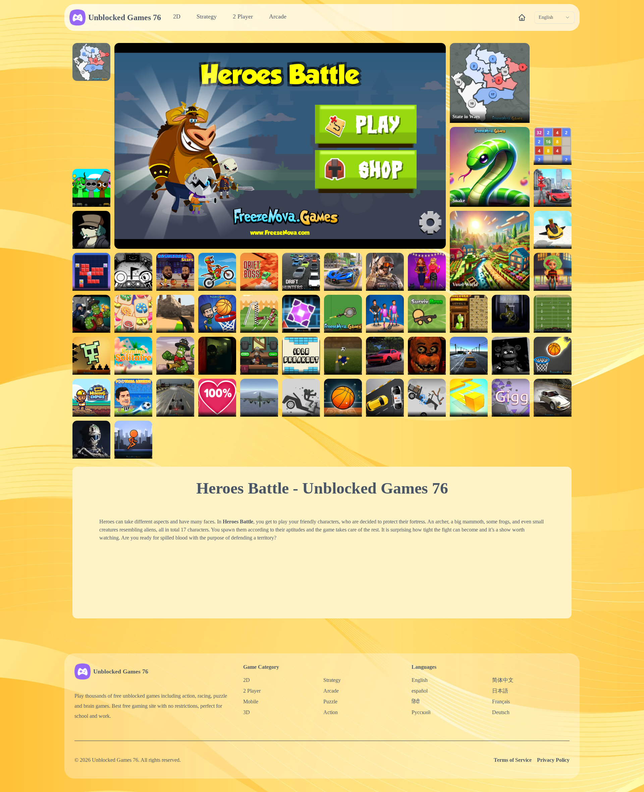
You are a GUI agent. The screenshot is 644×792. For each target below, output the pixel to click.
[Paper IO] (469, 398)
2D (176, 16)
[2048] (553, 146)
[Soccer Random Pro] (259, 314)
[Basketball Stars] (175, 272)
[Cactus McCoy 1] (175, 356)
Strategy (207, 16)
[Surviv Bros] (427, 314)
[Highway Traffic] (469, 356)
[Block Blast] (91, 272)
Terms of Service (513, 760)
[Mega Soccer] (385, 314)
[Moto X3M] (217, 272)
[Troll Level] (91, 356)
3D (246, 712)
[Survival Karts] (553, 230)
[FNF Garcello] (91, 230)
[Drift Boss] (259, 272)
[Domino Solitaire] (133, 356)
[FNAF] (511, 356)
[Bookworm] (469, 314)
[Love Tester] (217, 398)
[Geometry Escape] (301, 314)
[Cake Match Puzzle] (133, 314)
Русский (421, 712)
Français (501, 701)
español (420, 691)
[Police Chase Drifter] (385, 398)
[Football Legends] (133, 398)
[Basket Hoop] (343, 398)
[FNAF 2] (427, 356)
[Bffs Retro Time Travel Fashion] (553, 272)
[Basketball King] (217, 314)
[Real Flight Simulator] (259, 398)
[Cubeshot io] (175, 314)
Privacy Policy (553, 760)
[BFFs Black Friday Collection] (427, 272)
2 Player (243, 16)
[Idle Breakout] (301, 356)
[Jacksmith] (259, 356)
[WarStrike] (385, 272)
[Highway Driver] (175, 398)
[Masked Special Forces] (91, 440)
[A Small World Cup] (343, 356)
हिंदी (416, 701)
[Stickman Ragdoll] (301, 398)
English (420, 680)
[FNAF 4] (511, 314)
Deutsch (500, 712)
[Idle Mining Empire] (91, 398)
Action (330, 712)
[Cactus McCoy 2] (91, 314)
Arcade (277, 16)
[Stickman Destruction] (427, 398)
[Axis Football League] (553, 314)
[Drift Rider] (553, 398)
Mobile (250, 701)
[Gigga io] (511, 398)
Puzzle (330, 701)
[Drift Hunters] (301, 272)
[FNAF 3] (217, 356)
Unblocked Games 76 (124, 17)
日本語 (500, 691)
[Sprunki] (91, 188)
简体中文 (503, 680)
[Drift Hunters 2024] (385, 356)
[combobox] (554, 17)
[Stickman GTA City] (553, 188)
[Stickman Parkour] (133, 440)
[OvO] (133, 272)
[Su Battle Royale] (343, 314)
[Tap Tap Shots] (553, 356)
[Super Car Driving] (343, 272)
